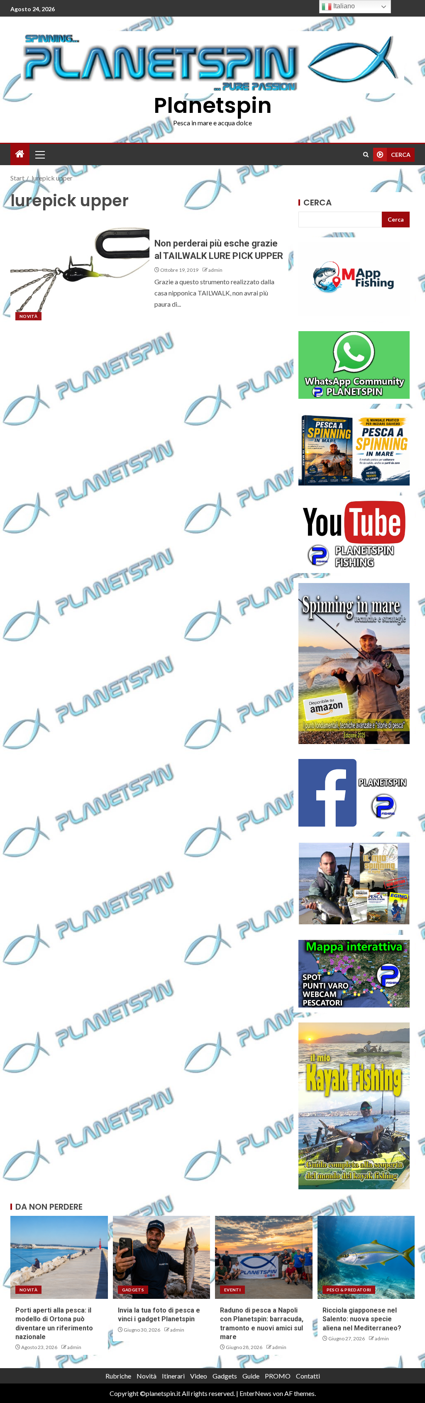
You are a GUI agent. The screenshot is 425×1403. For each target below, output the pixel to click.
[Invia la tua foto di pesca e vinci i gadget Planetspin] (161, 1257)
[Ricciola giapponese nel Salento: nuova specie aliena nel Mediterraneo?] (366, 1257)
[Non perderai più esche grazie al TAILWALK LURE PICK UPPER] (79, 271)
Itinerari (173, 1376)
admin (215, 270)
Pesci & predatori (349, 1289)
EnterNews (255, 1393)
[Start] (19, 154)
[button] (39, 154)
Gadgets (133, 1289)
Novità (28, 316)
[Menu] (39, 154)
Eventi (232, 1289)
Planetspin (213, 105)
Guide (250, 1376)
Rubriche (118, 1376)
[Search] (366, 154)
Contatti (308, 1376)
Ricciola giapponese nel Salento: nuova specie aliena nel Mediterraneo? (361, 1319)
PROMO (278, 1376)
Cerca (317, 202)
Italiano (343, 6)
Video (198, 1376)
